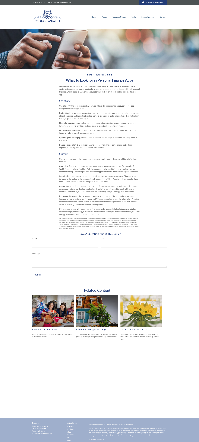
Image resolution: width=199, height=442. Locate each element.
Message (36, 253)
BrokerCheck (129, 424)
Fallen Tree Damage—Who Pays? (91, 330)
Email (103, 238)
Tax (67, 437)
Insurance (70, 435)
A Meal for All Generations (45, 330)
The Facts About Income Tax (134, 330)
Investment (70, 429)
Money (68, 440)
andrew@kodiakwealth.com (61, 2)
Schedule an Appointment (154, 2)
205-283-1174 (40, 2)
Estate (68, 432)
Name (34, 238)
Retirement (70, 426)
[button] (94, 16)
